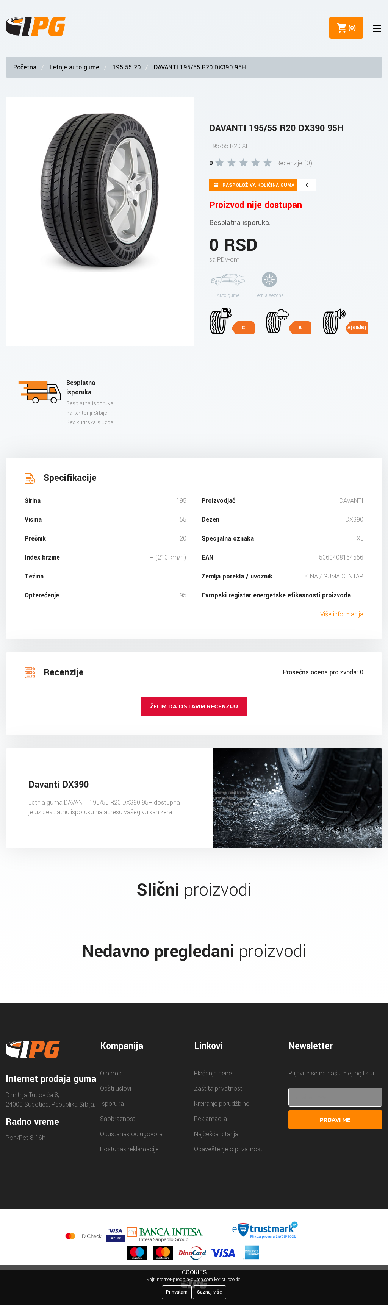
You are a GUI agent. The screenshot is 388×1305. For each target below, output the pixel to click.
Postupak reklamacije (129, 1149)
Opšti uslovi (115, 1088)
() (350, 27)
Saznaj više (209, 1292)
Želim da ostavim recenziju (194, 706)
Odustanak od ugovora (131, 1134)
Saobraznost (117, 1118)
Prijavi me (335, 1119)
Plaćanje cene (213, 1073)
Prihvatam (177, 1292)
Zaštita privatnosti (219, 1088)
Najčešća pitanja (216, 1134)
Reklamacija (210, 1118)
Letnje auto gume (74, 67)
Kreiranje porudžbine (221, 1103)
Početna (24, 67)
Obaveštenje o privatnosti (229, 1149)
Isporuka (112, 1103)
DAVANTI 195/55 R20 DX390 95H (200, 67)
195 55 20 (127, 67)
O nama (111, 1073)
